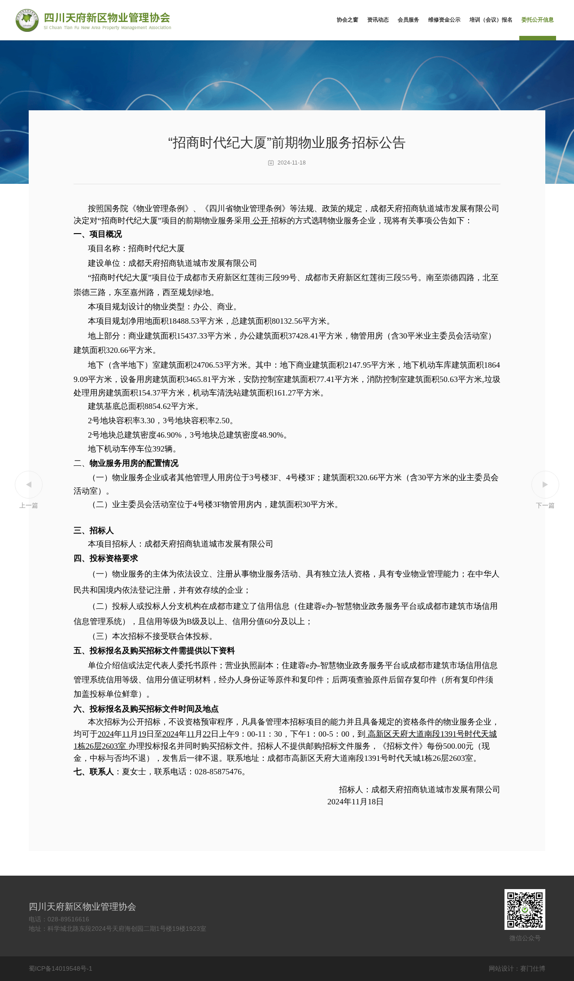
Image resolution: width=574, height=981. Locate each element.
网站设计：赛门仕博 (517, 968)
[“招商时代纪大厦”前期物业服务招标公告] (29, 490)
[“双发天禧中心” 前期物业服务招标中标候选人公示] (545, 490)
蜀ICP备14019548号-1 (60, 968)
